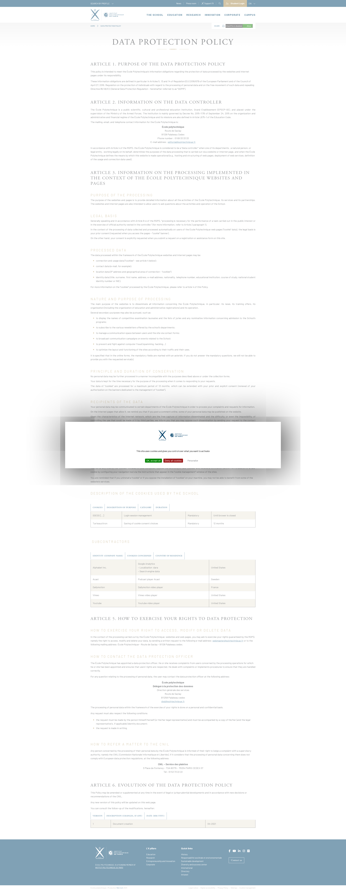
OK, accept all (153, 460)
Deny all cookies (173, 460)
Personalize (193, 460)
